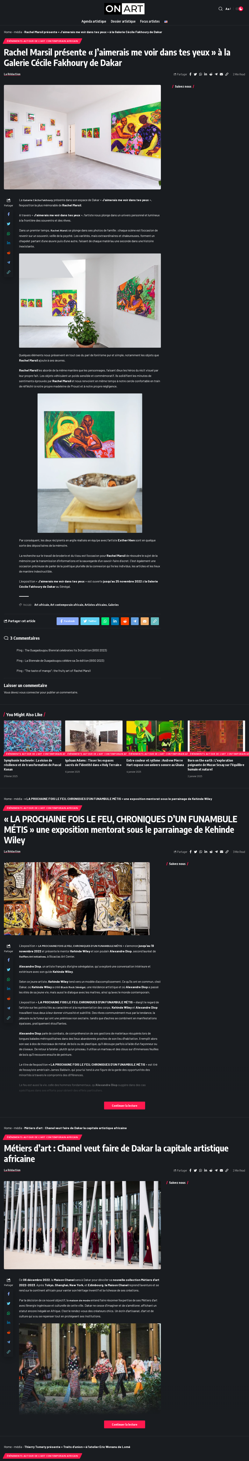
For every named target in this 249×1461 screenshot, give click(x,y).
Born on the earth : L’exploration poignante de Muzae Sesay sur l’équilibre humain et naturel (216, 764)
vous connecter (29, 692)
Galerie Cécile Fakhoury (38, 200)
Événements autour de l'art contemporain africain (42, 41)
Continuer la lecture (124, 1105)
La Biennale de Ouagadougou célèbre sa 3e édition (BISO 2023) (64, 660)
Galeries (113, 604)
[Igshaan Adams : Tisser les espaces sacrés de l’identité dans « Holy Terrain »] (94, 737)
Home (8, 32)
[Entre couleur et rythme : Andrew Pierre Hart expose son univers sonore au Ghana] (155, 737)
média (18, 32)
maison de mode (79, 1300)
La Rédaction (12, 74)
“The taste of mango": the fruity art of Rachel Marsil (58, 670)
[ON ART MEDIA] (124, 9)
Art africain (41, 604)
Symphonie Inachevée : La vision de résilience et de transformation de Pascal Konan (32, 764)
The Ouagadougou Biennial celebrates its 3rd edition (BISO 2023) (66, 650)
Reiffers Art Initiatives (32, 956)
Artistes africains (96, 604)
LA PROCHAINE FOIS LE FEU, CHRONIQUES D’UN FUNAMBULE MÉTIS (80, 945)
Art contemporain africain (66, 604)
